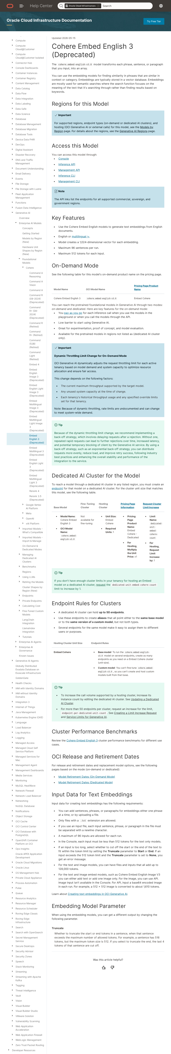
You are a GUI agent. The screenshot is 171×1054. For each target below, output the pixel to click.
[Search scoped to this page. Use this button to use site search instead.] (98, 6)
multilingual (79, 236)
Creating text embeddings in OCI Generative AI (97, 894)
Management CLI (69, 181)
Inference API (66, 164)
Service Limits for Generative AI (86, 717)
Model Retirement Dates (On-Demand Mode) (86, 776)
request (101, 584)
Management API (69, 170)
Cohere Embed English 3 (82, 740)
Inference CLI (66, 175)
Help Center (41, 5)
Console (63, 158)
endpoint (57, 488)
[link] (83, 5)
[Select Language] (161, 6)
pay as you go (73, 313)
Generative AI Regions (133, 131)
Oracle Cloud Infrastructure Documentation (49, 20)
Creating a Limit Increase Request (135, 713)
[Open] (12, 40)
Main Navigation (21, 6)
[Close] (12, 212)
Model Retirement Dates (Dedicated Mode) (85, 782)
